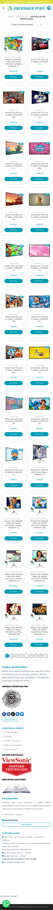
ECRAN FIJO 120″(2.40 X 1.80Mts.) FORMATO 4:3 (39, 421)
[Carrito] (49, 8)
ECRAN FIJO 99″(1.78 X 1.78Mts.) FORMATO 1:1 (39, 217)
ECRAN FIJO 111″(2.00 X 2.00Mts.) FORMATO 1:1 (39, 268)
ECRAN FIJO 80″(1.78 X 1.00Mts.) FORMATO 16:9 (39, 166)
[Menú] (3, 8)
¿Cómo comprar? (10, 749)
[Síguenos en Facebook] (4, 714)
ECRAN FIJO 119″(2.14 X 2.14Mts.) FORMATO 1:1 (39, 370)
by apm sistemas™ (40, 907)
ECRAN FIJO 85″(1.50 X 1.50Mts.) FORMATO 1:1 (39, 61)
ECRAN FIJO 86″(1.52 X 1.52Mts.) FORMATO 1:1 (13, 166)
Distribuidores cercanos (13, 814)
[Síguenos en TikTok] (13, 714)
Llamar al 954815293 (15, 2)
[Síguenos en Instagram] (9, 714)
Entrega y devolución (12, 741)
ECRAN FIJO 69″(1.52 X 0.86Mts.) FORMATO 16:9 (13, 115)
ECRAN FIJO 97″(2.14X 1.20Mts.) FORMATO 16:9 (14, 370)
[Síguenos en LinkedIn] (22, 714)
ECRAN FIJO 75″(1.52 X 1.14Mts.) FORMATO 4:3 (39, 115)
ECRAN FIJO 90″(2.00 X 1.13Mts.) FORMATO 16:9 (13, 319)
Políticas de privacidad (13, 745)
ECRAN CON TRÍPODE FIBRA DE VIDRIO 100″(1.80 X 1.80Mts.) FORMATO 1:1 (14, 524)
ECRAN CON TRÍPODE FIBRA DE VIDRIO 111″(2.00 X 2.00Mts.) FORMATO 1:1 (39, 630)
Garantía (7, 736)
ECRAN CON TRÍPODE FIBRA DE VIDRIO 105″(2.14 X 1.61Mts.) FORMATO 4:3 (39, 577)
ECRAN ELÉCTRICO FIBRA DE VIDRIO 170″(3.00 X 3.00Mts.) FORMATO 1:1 (13, 62)
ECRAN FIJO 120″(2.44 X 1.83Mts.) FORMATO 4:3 (14, 472)
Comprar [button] (14, 77)
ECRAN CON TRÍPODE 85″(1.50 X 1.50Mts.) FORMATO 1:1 (39, 472)
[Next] (46, 656)
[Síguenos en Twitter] (17, 714)
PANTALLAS (22, 16)
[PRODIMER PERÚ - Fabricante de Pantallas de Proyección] (26, 8)
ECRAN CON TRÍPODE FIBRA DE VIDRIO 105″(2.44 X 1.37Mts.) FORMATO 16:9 (14, 630)
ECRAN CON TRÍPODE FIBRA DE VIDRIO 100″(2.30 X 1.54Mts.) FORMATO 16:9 (39, 524)
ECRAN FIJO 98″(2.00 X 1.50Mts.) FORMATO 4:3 (39, 319)
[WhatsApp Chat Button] (6, 904)
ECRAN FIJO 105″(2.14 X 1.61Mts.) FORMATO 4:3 (14, 421)
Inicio (10, 16)
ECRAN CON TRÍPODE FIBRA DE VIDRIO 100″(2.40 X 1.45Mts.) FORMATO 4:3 (14, 577)
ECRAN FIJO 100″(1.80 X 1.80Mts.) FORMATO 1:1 (14, 268)
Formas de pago (10, 732)
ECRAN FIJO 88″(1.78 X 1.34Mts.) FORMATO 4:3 (13, 217)
